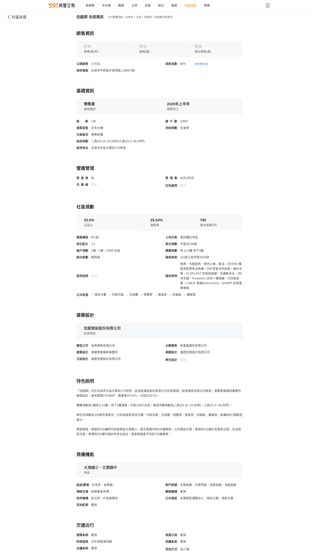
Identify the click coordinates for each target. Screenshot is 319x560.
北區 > (139, 17)
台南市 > (131, 17)
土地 (134, 5)
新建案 (90, 5)
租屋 (121, 5)
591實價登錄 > (116, 17)
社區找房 (190, 5)
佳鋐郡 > (149, 17)
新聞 (207, 5)
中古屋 (106, 5)
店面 (148, 5)
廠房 (174, 5)
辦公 (161, 5)
